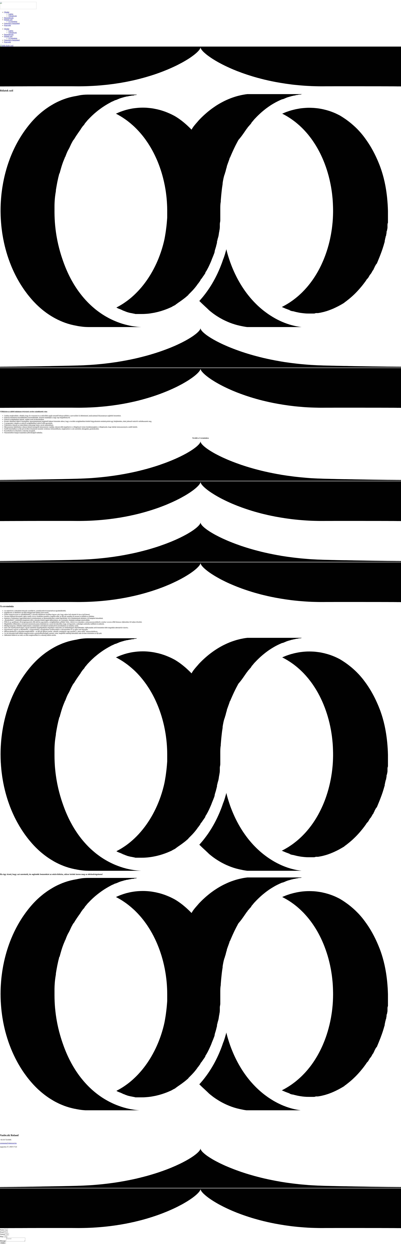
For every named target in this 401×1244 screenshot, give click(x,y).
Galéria (10, 14)
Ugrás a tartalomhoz (6, 1)
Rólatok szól (8, 20)
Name (2, 1230)
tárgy (2, 1236)
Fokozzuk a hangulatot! (12, 23)
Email (2, 1232)
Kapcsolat (7, 25)
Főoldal (6, 12)
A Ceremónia (12, 21)
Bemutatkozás (8, 18)
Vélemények (12, 16)
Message (3, 1241)
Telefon (2, 1234)
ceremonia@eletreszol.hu (8, 1143)
